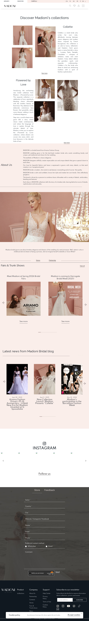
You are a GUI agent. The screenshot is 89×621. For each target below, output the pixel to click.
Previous (3, 303)
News (31, 611)
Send (58, 572)
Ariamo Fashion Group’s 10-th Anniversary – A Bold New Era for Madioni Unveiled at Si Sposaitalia (17, 404)
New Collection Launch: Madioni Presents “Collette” (44, 401)
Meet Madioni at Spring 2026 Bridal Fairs (23, 277)
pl (70, 1)
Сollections (20, 593)
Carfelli (34, 1)
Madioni (20, 1)
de (74, 1)
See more (24, 321)
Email (50, 546)
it (80, 1)
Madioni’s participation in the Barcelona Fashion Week (71, 402)
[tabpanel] (23, 299)
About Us (32, 593)
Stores (31, 603)
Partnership (33, 596)
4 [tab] (51, 416)
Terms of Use (47, 602)
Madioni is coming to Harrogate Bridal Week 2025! (65, 277)
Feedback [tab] (49, 490)
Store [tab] (37, 490)
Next (85, 303)
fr (77, 1)
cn (67, 1)
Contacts (32, 599)
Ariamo (6, 1)
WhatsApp (32, 546)
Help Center (46, 593)
